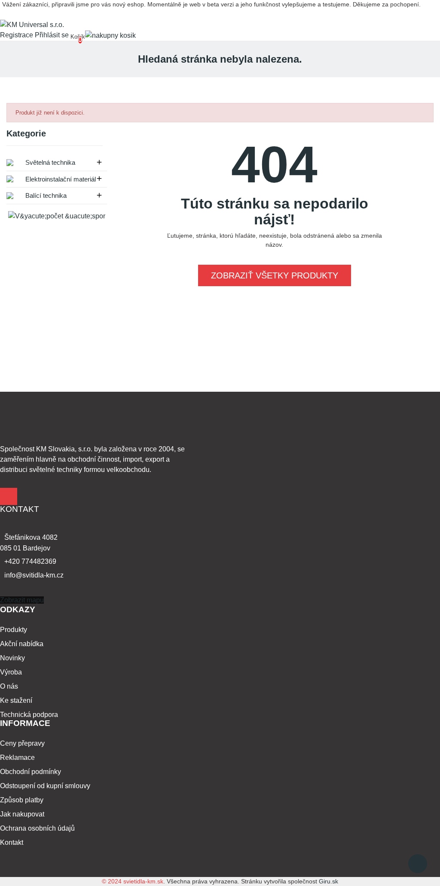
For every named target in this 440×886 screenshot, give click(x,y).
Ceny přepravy (22, 743)
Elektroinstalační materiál (60, 179)
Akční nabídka (21, 643)
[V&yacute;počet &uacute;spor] (56, 216)
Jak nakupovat (22, 814)
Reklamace (17, 757)
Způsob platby (21, 800)
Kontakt (11, 842)
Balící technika (45, 195)
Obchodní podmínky (30, 771)
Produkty (13, 629)
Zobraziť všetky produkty (274, 275)
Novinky (12, 658)
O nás (9, 686)
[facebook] (8, 496)
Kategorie (26, 133)
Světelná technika (49, 162)
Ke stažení (16, 700)
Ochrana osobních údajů (37, 828)
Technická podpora (29, 714)
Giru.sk (328, 881)
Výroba (11, 672)
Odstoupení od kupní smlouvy (45, 785)
